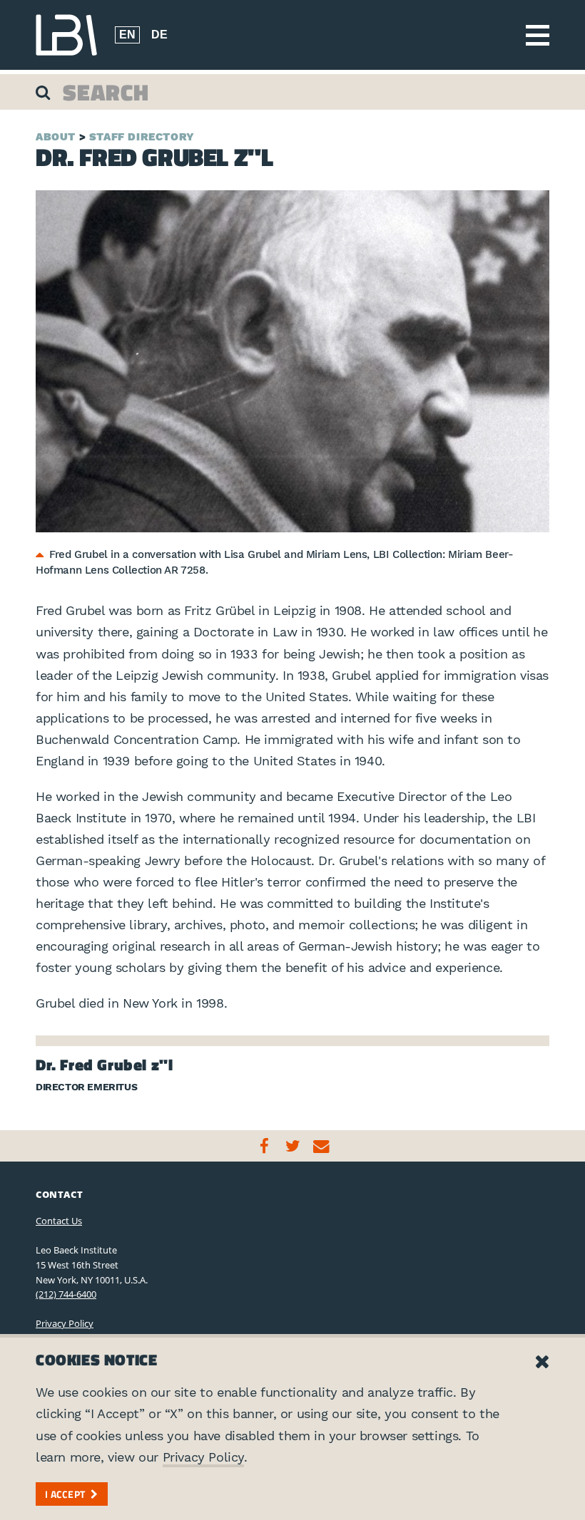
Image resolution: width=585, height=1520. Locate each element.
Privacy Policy (64, 1323)
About (56, 136)
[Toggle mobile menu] (537, 35)
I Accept (65, 1494)
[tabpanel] (292, 361)
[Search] (45, 92)
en (127, 35)
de (159, 35)
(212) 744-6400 (66, 1294)
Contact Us (59, 1220)
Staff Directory (142, 136)
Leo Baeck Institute (66, 35)
